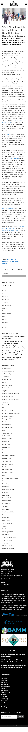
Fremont (4, 319)
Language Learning (7, 464)
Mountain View (6, 305)
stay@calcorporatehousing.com (11, 575)
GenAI (4, 430)
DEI (3, 407)
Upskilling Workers (7, 532)
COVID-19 (5, 402)
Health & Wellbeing (7, 438)
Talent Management (8, 523)
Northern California (7, 472)
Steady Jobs (5, 517)
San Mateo (5, 311)
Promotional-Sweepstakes (10, 478)
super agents (6, 520)
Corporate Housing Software (10, 399)
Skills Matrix (5, 509)
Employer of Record (8, 419)
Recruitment (13, 42)
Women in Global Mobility (9, 537)
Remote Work (6, 492)
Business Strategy (7, 385)
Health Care (5, 441)
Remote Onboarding (8, 489)
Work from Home (7, 540)
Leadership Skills (7, 469)
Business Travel (6, 388)
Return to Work (6, 498)
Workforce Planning (8, 548)
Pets (3, 475)
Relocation (5, 486)
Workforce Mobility (7, 546)
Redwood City (6, 313)
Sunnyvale (5, 302)
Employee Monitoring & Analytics (11, 413)
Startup (4, 515)
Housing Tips (6, 447)
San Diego (4, 707)
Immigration (5, 450)
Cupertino (5, 325)
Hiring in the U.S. (6, 444)
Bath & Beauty (6, 379)
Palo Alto (5, 308)
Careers (3, 582)
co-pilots (5, 391)
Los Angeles (5, 705)
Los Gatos (5, 328)
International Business (8, 455)
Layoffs (4, 467)
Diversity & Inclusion (8, 410)
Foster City (5, 322)
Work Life (5, 543)
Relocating (21, 42)
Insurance (5, 453)
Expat (4, 422)
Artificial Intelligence (8, 371)
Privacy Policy (5, 584)
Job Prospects (6, 461)
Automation (5, 376)
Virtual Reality (6, 534)
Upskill (4, 529)
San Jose (4, 294)
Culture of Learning (7, 405)
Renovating (5, 495)
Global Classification (8, 433)
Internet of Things (7, 458)
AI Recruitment (6, 368)
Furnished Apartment (8, 427)
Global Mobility (13, 40)
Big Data (4, 382)
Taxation (4, 526)
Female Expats (6, 424)
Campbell (5, 297)
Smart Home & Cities (8, 512)
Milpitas (4, 316)
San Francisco (6, 44)
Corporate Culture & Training (10, 393)
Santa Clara (5, 299)
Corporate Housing (7, 396)
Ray (14, 44)
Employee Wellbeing (8, 416)
